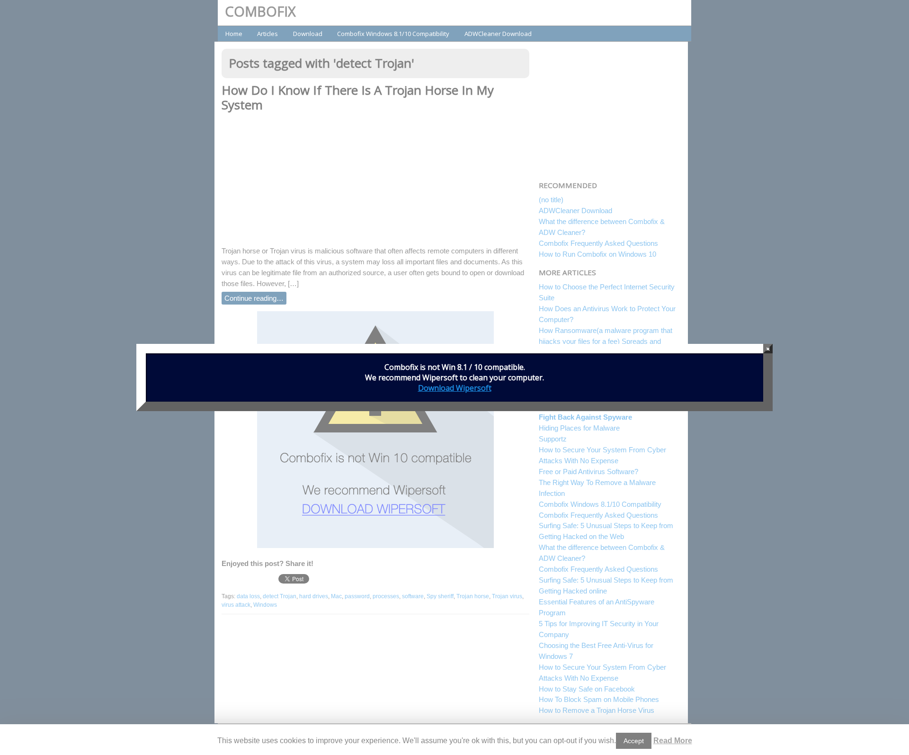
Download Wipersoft (454, 388)
